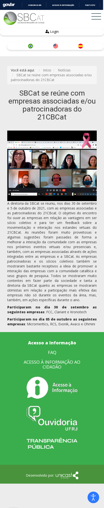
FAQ (52, 352)
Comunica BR (34, 5)
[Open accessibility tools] (93, 497)
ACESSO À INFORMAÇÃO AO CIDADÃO (52, 364)
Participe (90, 5)
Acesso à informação (63, 5)
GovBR (9, 5)
